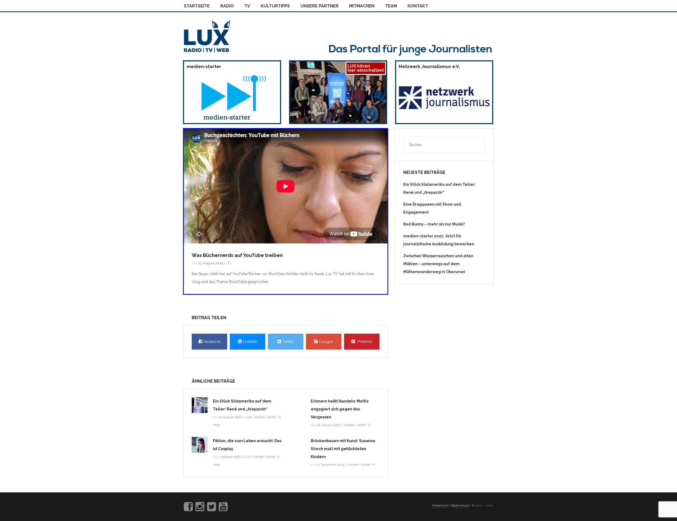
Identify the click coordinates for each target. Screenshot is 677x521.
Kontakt (418, 5)
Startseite (197, 5)
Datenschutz (460, 505)
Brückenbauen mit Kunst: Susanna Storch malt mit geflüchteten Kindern (343, 449)
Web (216, 425)
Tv (247, 5)
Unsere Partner (319, 5)
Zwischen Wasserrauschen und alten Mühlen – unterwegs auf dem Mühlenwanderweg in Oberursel (438, 264)
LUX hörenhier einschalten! (365, 68)
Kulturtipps (275, 5)
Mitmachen (361, 5)
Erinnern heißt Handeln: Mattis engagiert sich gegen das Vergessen (339, 409)
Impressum (440, 505)
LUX (249, 417)
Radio (227, 5)
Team (391, 5)
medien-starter (265, 417)
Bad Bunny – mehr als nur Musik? (434, 224)
